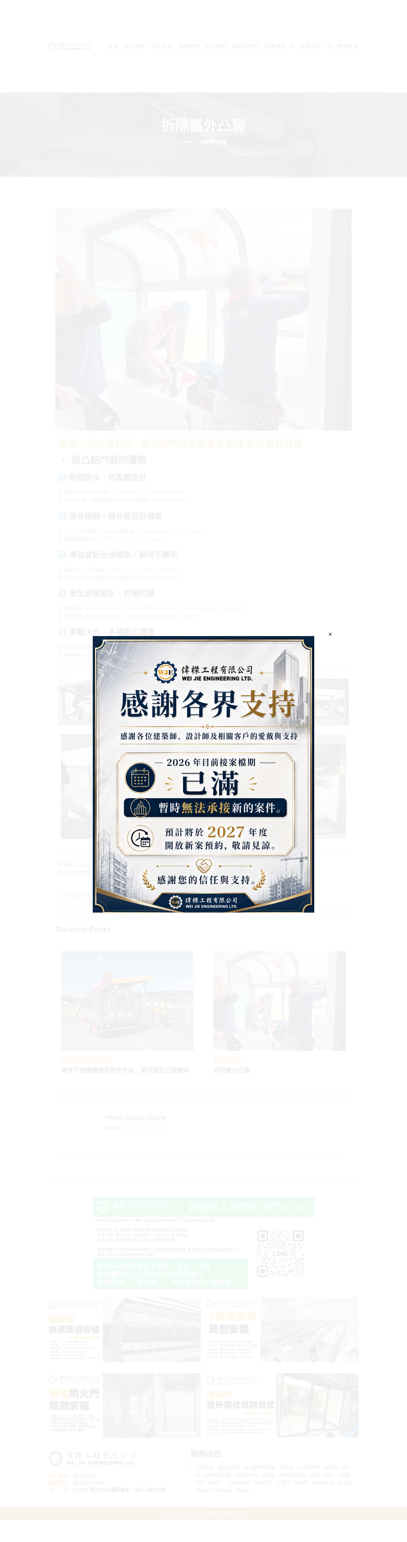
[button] (330, 634)
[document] (203, 771)
